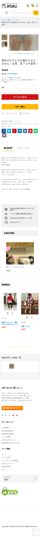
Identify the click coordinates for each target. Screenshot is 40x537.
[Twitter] (6, 415)
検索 (35, 13)
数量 (3, 87)
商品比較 (26, 113)
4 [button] (16, 347)
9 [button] (27, 347)
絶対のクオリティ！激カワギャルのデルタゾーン (10, 323)
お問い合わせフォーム (9, 440)
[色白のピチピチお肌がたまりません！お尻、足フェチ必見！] (4, 131)
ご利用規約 (5, 428)
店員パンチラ (25, 326)
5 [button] (19, 347)
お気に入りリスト (8, 463)
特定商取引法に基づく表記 (11, 443)
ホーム (4, 454)
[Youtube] (13, 415)
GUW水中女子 (12, 74)
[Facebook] (2, 415)
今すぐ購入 (20, 107)
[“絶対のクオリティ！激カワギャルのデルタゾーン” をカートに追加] (7, 313)
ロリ (33, 124)
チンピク (4, 318)
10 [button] (29, 347)
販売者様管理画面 (8, 434)
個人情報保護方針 (8, 431)
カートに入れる (20, 97)
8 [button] (25, 347)
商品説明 (8, 148)
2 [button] (12, 347)
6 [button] (21, 347)
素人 (5, 126)
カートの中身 (6, 457)
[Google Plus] (9, 415)
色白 (9, 126)
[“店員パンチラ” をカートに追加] (27, 317)
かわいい (21, 124)
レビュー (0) (23, 148)
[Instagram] (17, 415)
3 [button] (14, 347)
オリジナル (13, 124)
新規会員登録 (6, 466)
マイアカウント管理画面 (10, 460)
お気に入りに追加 (11, 113)
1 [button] (10, 347)
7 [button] (23, 347)
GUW (7, 124)
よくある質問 (6, 437)
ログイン (5, 469)
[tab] (8, 149)
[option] (10, 311)
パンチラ (28, 124)
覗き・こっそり (15, 121)
